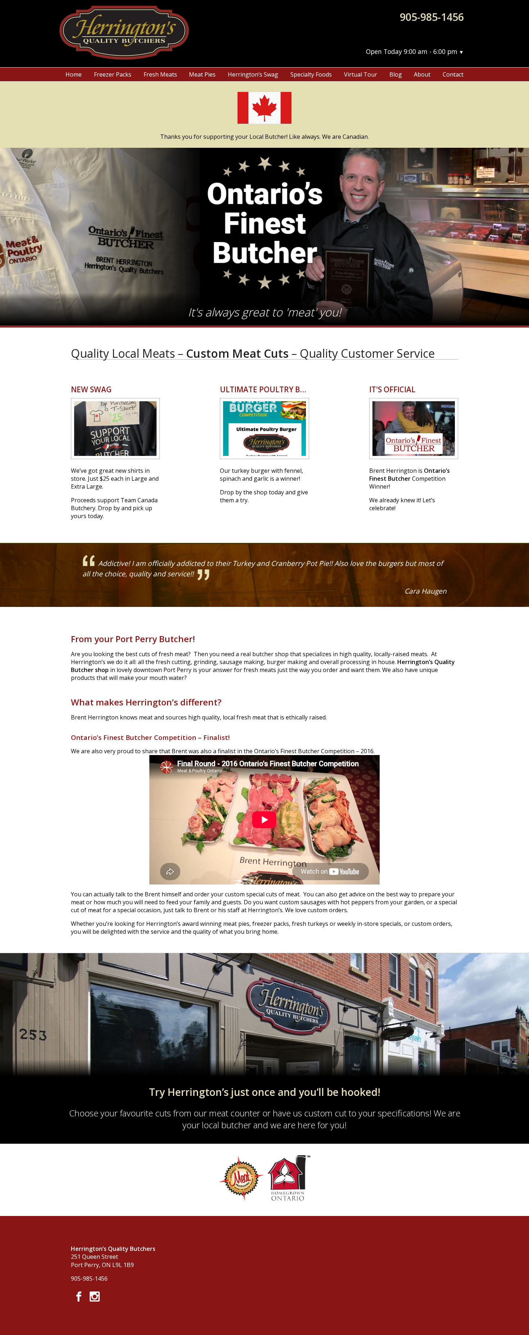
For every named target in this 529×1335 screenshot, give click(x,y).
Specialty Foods (311, 74)
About (422, 74)
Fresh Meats (160, 74)
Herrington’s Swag (253, 74)
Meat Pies (202, 74)
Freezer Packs (112, 74)
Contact (453, 74)
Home (73, 74)
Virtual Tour (360, 74)
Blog (395, 74)
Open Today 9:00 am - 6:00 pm (411, 51)
